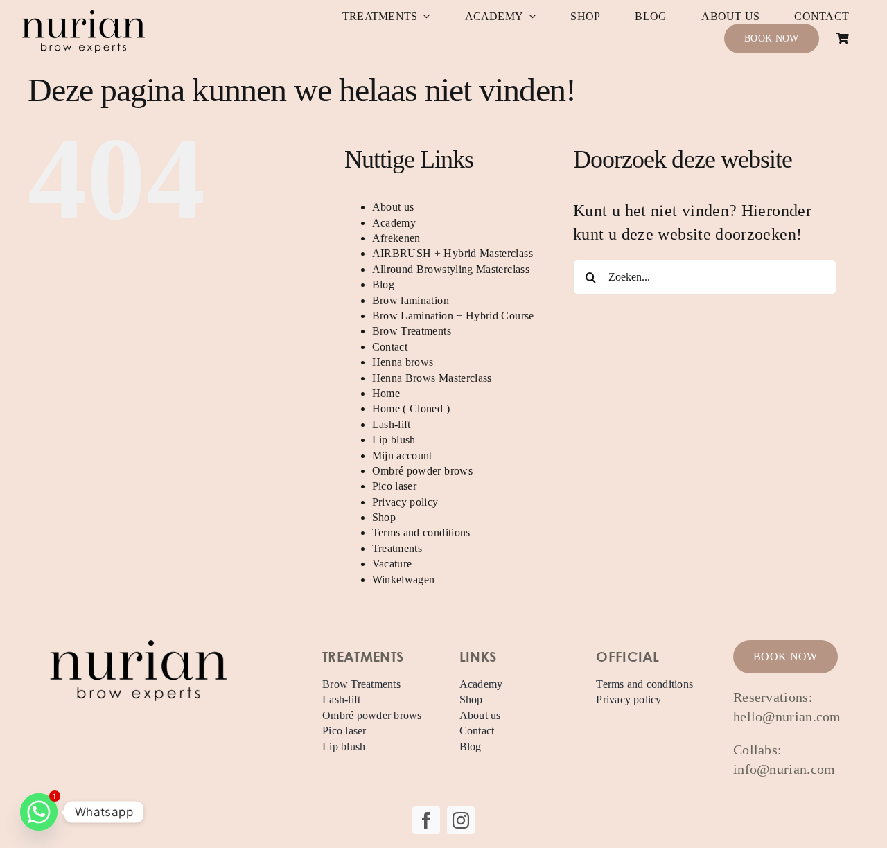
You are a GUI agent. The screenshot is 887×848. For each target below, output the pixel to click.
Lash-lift (391, 424)
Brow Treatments (411, 331)
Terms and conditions (421, 532)
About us (393, 207)
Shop (384, 517)
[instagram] (461, 820)
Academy (394, 223)
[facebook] (426, 820)
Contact (390, 347)
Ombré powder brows (422, 471)
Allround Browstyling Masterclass (451, 269)
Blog (383, 284)
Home (386, 393)
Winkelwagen (403, 579)
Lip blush (394, 439)
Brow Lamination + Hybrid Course (453, 315)
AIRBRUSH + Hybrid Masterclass (452, 253)
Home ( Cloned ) (411, 408)
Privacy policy (405, 502)
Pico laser (394, 486)
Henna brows (403, 362)
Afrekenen (396, 238)
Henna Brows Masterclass (432, 378)
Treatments (397, 548)
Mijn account (402, 455)
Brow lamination (410, 300)
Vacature (392, 563)
